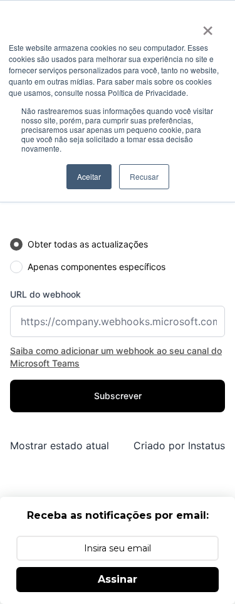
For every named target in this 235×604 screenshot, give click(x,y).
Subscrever (118, 395)
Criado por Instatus (179, 445)
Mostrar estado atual (59, 445)
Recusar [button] (144, 176)
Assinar (117, 579)
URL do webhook (45, 294)
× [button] (208, 26)
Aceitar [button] (89, 176)
